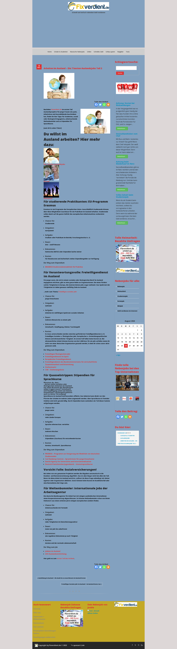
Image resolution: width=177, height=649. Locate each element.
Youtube (138, 645)
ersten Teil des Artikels (65, 558)
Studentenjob (122, 296)
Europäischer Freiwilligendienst (58, 359)
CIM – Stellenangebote (54, 370)
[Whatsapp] (104, 104)
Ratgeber (120, 52)
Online (89, 52)
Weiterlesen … (122, 128)
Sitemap (36, 609)
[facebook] (132, 645)
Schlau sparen (110, 52)
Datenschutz (38, 623)
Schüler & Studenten (61, 52)
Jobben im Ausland (52, 551)
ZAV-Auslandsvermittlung (55, 554)
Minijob (120, 306)
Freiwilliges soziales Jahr (67, 292)
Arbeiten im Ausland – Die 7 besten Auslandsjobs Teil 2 (73, 68)
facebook (69, 591)
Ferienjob (120, 301)
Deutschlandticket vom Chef (126, 135)
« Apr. (118, 355)
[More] (108, 104)
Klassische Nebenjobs (77, 52)
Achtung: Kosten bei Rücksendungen (125, 104)
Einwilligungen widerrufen (44, 637)
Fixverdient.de (56, 109)
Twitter (73, 591)
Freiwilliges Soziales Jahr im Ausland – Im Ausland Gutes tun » (81, 584)
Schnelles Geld (98, 52)
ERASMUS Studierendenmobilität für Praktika (64, 267)
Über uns (37, 613)
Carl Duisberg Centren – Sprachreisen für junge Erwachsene (69, 459)
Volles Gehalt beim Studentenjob (124, 196)
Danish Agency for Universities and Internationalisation (68, 461)
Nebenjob (121, 286)
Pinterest (79, 591)
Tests (128, 52)
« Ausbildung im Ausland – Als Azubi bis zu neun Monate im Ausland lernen (61, 578)
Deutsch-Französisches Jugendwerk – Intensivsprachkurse (69, 464)
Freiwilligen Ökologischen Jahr (57, 354)
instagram (141, 645)
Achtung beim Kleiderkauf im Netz (125, 162)
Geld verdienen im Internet (127, 311)
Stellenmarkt (50, 367)
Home (50, 52)
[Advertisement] (88, 33)
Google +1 (76, 591)
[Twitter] (100, 104)
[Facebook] (96, 104)
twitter (135, 645)
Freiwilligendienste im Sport (57, 356)
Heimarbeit (121, 291)
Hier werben (38, 627)
